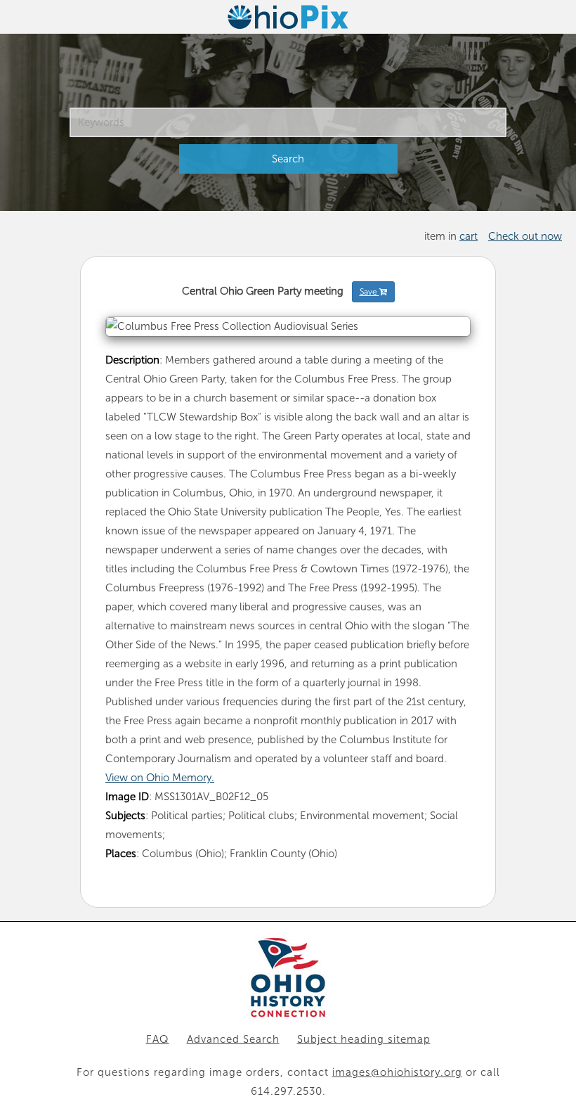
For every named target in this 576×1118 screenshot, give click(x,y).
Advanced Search (233, 1039)
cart (468, 236)
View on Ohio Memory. (159, 777)
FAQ (157, 1039)
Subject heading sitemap (364, 1039)
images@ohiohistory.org (397, 1072)
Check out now (525, 236)
